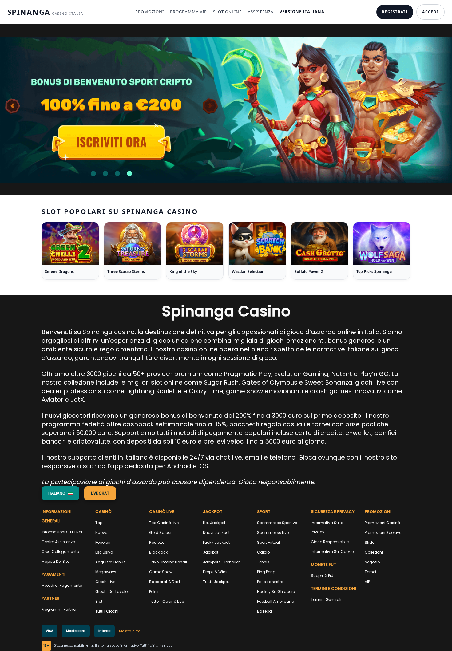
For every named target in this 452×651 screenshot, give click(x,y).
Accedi (430, 11)
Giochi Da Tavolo (111, 591)
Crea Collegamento (60, 551)
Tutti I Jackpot (216, 581)
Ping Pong (266, 571)
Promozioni (149, 11)
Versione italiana (302, 11)
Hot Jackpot (214, 522)
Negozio (372, 562)
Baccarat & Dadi (165, 581)
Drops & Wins (215, 571)
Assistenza (260, 11)
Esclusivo (104, 552)
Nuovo (101, 532)
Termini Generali (326, 599)
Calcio (263, 552)
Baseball (265, 611)
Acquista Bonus (110, 562)
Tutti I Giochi (106, 611)
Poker (154, 591)
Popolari (102, 542)
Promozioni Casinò (382, 522)
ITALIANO (56, 493)
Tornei (370, 571)
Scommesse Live (273, 532)
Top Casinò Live (164, 522)
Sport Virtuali (269, 542)
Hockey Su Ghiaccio (276, 591)
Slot (98, 601)
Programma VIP (188, 11)
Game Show (160, 571)
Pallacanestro (270, 581)
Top (98, 522)
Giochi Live (105, 581)
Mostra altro (129, 631)
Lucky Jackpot (216, 542)
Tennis (263, 562)
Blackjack (158, 552)
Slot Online (227, 11)
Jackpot (210, 552)
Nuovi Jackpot (216, 532)
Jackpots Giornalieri (221, 562)
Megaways (105, 571)
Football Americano (275, 601)
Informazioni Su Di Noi (62, 532)
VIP (367, 581)
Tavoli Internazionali (168, 562)
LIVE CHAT (100, 493)
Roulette (156, 542)
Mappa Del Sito (55, 561)
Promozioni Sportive (383, 532)
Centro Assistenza (58, 541)
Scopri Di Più (322, 575)
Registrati (395, 11)
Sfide (369, 542)
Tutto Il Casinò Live (166, 601)
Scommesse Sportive (277, 522)
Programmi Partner (59, 609)
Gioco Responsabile (330, 541)
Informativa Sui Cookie (332, 551)
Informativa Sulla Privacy (327, 527)
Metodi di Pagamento (62, 585)
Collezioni (374, 552)
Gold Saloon (161, 532)
